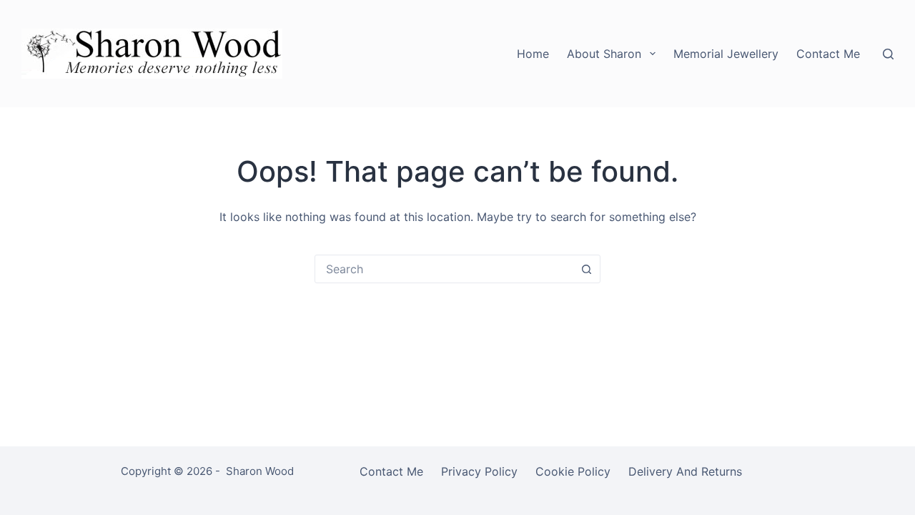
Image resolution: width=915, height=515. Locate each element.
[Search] (888, 54)
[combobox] (444, 269)
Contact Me (828, 53)
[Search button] (586, 269)
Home (533, 53)
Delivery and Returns (685, 471)
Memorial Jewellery (725, 53)
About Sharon (604, 53)
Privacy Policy (479, 471)
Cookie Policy (572, 471)
